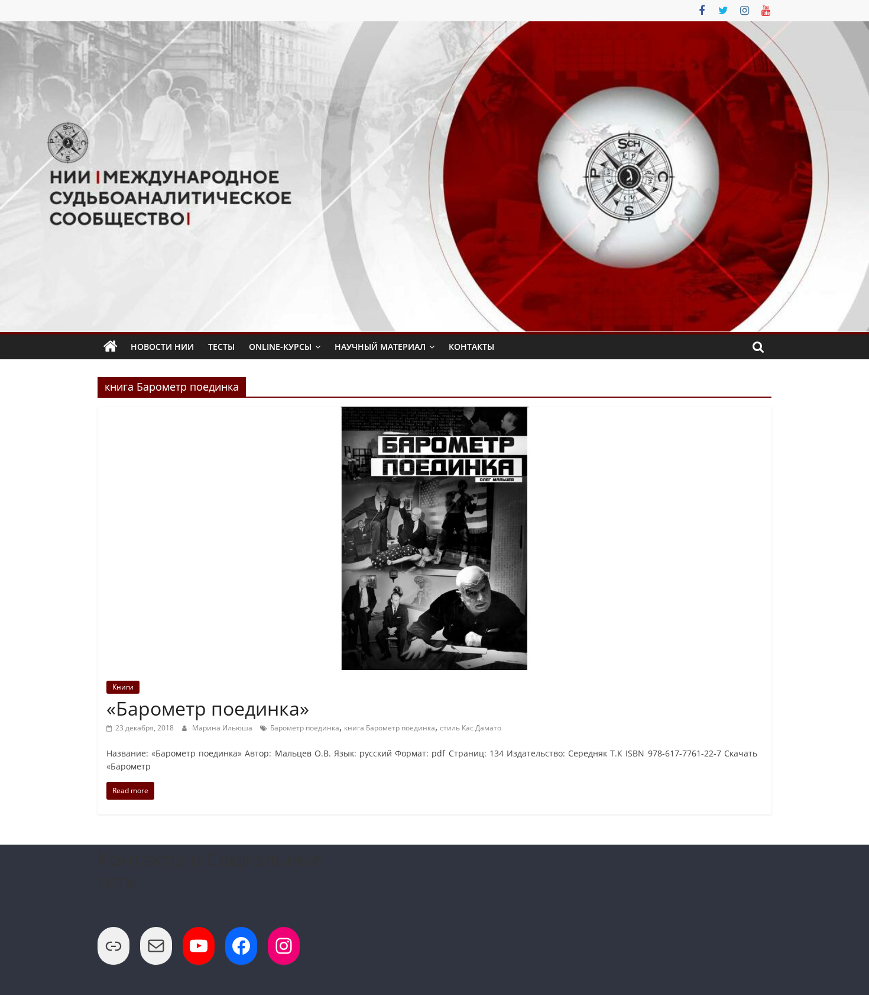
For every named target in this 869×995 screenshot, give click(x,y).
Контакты (471, 346)
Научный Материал (380, 346)
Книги (123, 687)
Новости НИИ (162, 346)
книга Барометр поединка (389, 728)
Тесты (221, 346)
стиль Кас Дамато (470, 728)
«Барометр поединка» (207, 708)
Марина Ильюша (223, 728)
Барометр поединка (304, 728)
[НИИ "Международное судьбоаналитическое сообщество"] (111, 346)
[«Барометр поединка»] (434, 413)
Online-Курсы (280, 346)
